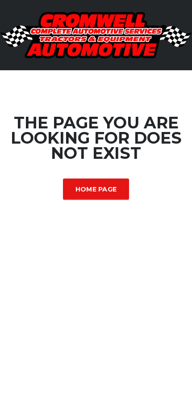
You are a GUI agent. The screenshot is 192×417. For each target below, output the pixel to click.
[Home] (96, 34)
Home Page (96, 189)
